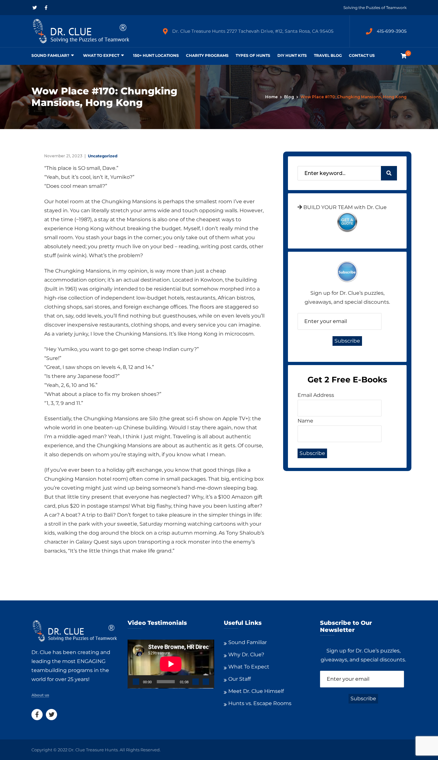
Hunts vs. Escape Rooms (259, 703)
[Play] (136, 681)
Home (271, 96)
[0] (404, 56)
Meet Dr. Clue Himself (256, 691)
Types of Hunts (253, 55)
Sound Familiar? (50, 55)
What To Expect (101, 55)
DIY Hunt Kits (292, 55)
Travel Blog (328, 55)
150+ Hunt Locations (156, 55)
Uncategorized (102, 155)
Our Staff (239, 679)
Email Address (316, 395)
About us (40, 695)
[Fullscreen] (206, 681)
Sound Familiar (247, 642)
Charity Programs (207, 55)
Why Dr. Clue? (246, 654)
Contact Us (362, 55)
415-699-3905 (392, 31)
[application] (171, 664)
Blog (289, 96)
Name (305, 421)
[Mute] (195, 681)
